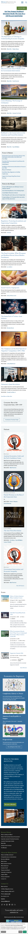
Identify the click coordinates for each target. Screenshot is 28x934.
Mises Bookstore (4, 865)
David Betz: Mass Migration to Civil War (11, 172)
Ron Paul (4, 178)
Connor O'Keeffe (7, 542)
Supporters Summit (20, 660)
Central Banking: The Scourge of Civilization (11, 102)
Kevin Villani (4, 158)
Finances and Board (5, 870)
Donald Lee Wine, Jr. (11, 392)
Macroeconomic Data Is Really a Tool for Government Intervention (13, 70)
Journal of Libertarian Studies (7, 841)
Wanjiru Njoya (16, 49)
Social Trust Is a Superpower (10, 288)
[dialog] (14, 928)
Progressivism (7, 739)
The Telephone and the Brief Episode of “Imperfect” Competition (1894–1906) (13, 350)
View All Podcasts (20, 585)
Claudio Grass (5, 174)
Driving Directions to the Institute (8, 857)
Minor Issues (6, 454)
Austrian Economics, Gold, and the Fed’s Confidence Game (14, 457)
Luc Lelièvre (9, 267)
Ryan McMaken (16, 147)
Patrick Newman (7, 503)
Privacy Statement (5, 876)
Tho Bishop (12, 540)
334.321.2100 (7, 894)
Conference (14, 660)
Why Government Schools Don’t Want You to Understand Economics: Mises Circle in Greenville (18, 633)
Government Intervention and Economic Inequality (13, 570)
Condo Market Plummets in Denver (10, 192)
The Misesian (4, 847)
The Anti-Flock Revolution (12, 531)
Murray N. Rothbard (6, 169)
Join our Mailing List (5, 901)
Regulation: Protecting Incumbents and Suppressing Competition (13, 222)
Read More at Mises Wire (6, 396)
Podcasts (6, 430)
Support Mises (21, 8)
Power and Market (7, 528)
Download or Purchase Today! (11, 419)
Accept (24, 931)
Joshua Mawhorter (11, 363)
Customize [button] (3, 931)
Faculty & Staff (4, 868)
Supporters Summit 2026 (16, 653)
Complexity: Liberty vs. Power (13, 693)
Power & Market (7, 153)
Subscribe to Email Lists (6, 872)
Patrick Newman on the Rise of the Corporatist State (14, 496)
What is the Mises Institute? (7, 854)
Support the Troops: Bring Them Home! (11, 176)
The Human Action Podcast (9, 492)
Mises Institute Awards (6, 863)
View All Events (23, 667)
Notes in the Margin (8, 184)
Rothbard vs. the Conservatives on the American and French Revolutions (13, 134)
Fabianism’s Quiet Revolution (10, 384)
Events (3, 592)
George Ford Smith (17, 113)
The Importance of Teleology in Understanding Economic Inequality (12, 38)
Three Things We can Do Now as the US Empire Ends (13, 195)
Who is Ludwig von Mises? (7, 834)
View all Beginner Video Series (14, 746)
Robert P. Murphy (13, 501)
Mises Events (4, 861)
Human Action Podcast (6, 845)
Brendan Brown (10, 328)
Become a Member (10, 804)
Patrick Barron (5, 164)
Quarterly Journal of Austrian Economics (10, 839)
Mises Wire (9, 49)
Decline (20, 931)
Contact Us (3, 878)
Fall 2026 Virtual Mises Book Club (17, 614)
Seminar (20, 602)
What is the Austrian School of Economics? (10, 836)
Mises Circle (22, 640)
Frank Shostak (16, 81)
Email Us (3, 898)
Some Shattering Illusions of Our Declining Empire (13, 190)
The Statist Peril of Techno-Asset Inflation (11, 317)
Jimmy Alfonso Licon (11, 295)
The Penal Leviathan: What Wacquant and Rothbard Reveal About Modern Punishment (13, 255)
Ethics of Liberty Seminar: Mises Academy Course (17, 597)
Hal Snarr (9, 232)
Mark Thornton (13, 467)
